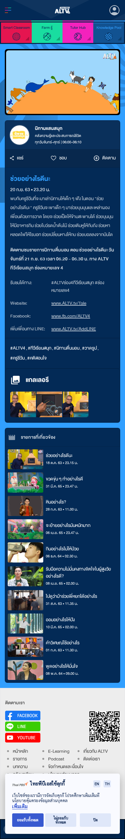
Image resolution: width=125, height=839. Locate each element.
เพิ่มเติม (20, 806)
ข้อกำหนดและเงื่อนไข (65, 767)
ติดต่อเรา (91, 759)
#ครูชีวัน (17, 358)
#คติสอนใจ (37, 358)
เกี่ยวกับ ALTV (95, 751)
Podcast (56, 759)
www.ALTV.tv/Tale (68, 303)
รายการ (20, 759)
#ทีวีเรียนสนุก (39, 348)
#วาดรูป (89, 348)
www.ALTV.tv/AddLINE (73, 329)
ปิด (95, 820)
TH (107, 783)
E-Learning (59, 751)
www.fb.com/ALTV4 (70, 316)
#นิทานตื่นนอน (66, 348)
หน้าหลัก (20, 751)
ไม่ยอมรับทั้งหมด (61, 820)
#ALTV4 (17, 348)
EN (97, 783)
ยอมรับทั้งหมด (27, 820)
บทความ (20, 767)
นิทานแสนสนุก (49, 128)
